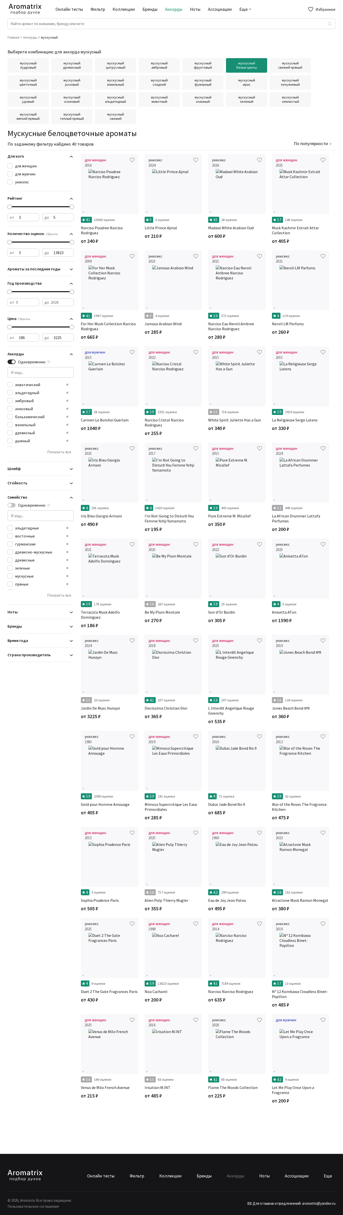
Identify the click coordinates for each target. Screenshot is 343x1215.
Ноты (195, 9)
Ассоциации (220, 9)
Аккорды (173, 9)
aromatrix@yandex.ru (318, 1203)
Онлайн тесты (69, 9)
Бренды (149, 9)
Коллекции (123, 9)
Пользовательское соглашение (33, 1206)
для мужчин (25, 173)
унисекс (22, 181)
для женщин (26, 165)
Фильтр (97, 9)
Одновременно (31, 362)
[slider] (9, 206)
